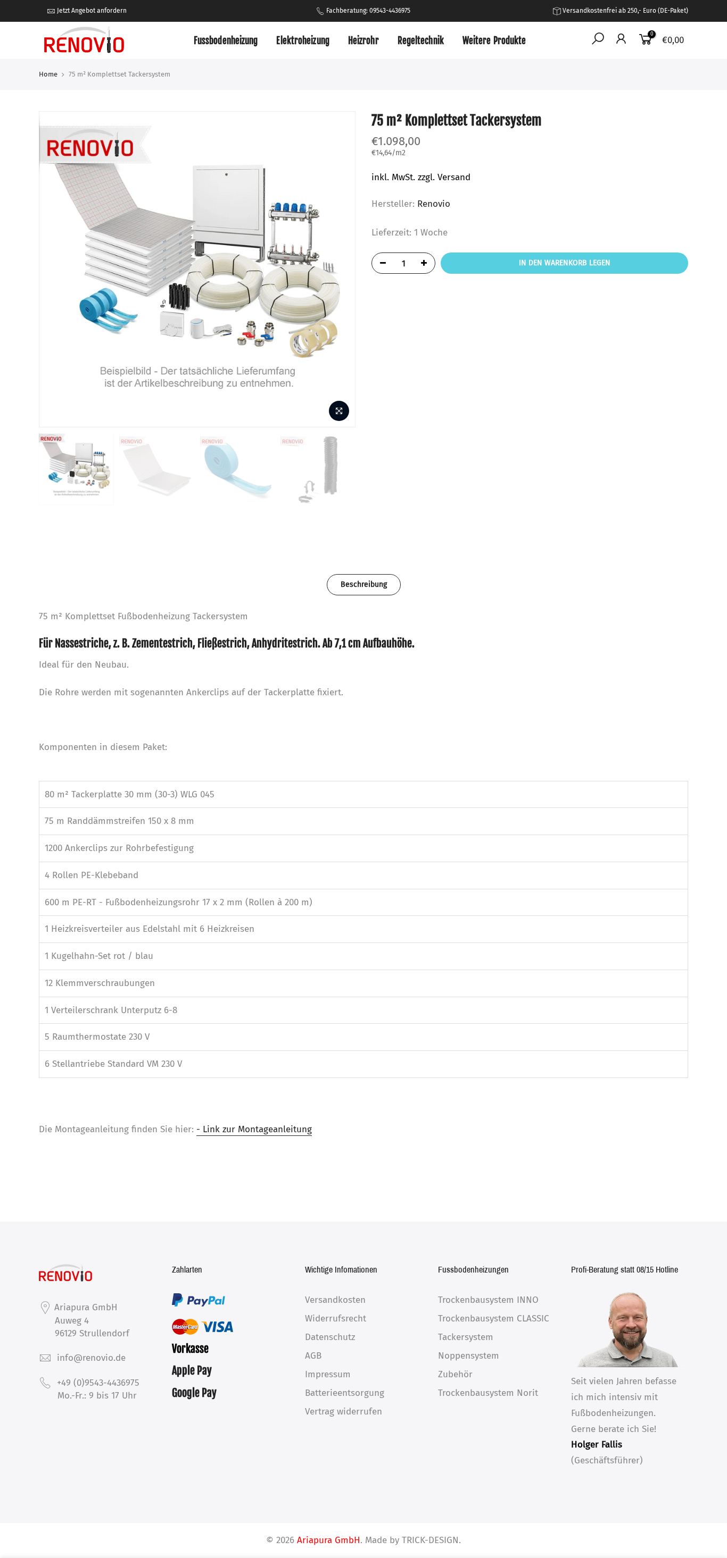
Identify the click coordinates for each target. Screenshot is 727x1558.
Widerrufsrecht (335, 1318)
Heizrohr (363, 40)
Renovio (433, 203)
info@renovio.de (91, 1357)
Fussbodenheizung (226, 40)
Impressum (328, 1374)
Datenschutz (330, 1337)
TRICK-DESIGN (430, 1540)
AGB (313, 1355)
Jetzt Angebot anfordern (92, 10)
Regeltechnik (421, 40)
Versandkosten (335, 1300)
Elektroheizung (302, 40)
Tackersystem (465, 1337)
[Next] (336, 269)
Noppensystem (468, 1355)
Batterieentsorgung (344, 1393)
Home (48, 74)
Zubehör (455, 1374)
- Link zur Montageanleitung (254, 1129)
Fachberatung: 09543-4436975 (367, 10)
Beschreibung (364, 584)
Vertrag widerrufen (343, 1411)
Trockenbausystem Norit (488, 1393)
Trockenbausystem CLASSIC (493, 1318)
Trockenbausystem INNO (488, 1300)
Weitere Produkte (494, 40)
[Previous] (57, 269)
